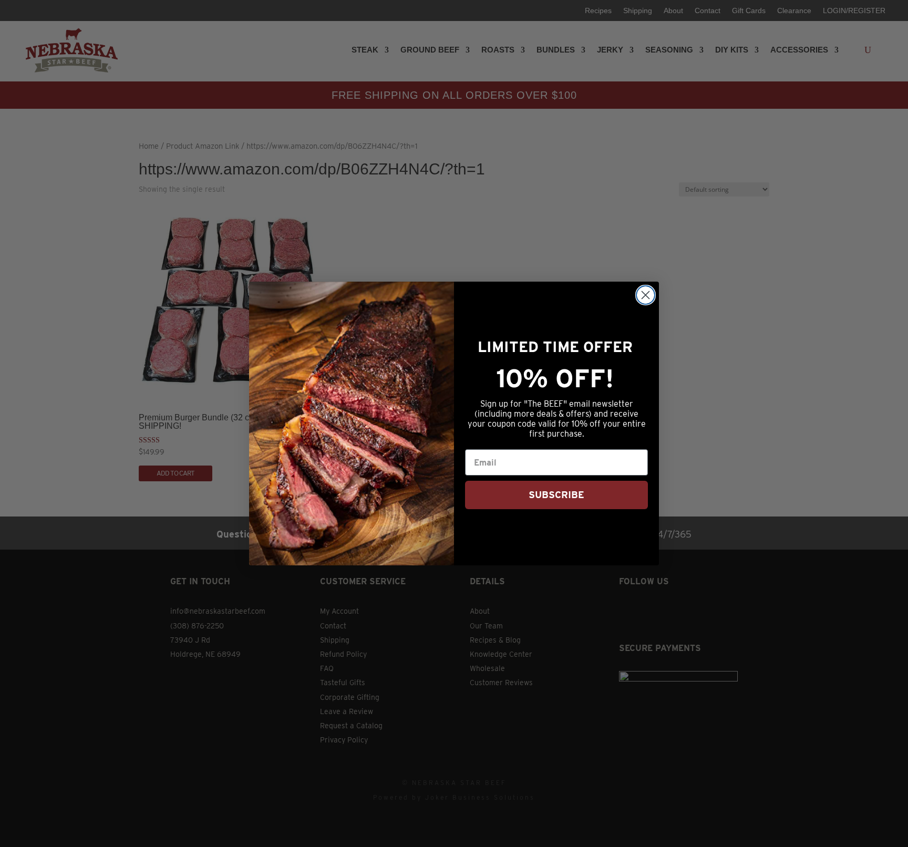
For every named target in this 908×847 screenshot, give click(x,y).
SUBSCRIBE (556, 494)
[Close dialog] (645, 295)
